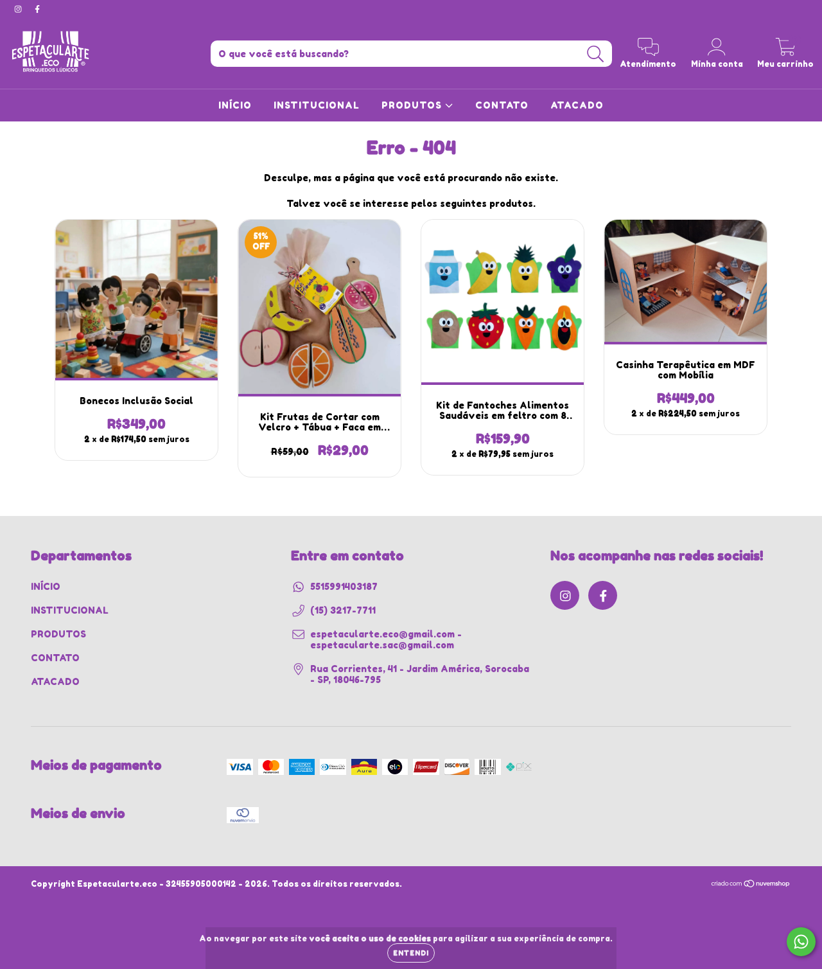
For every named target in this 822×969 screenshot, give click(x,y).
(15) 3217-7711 (343, 610)
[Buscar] (596, 54)
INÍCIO (235, 105)
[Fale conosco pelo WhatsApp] (801, 941)
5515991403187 (344, 586)
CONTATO (502, 105)
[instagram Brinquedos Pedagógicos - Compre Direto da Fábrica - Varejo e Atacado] (19, 8)
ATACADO (577, 105)
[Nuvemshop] (751, 885)
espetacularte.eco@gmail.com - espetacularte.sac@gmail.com (386, 639)
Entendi (411, 953)
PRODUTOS (413, 105)
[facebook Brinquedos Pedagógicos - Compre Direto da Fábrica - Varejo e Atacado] (37, 8)
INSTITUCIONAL (317, 105)
